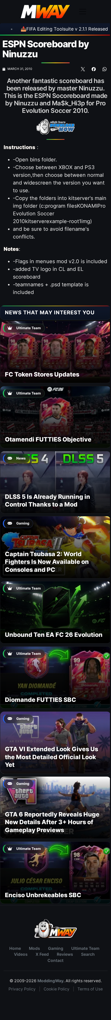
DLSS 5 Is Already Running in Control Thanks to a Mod (47, 500)
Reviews (65, 954)
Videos (21, 954)
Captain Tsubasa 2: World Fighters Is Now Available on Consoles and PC (47, 561)
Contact (55, 960)
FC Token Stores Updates (42, 374)
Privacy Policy (22, 989)
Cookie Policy (56, 989)
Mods (34, 948)
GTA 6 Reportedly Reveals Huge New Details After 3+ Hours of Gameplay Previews (52, 822)
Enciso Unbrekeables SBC (43, 895)
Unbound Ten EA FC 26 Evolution (53, 634)
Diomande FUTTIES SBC (40, 699)
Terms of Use (90, 989)
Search (88, 954)
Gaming (55, 948)
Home (15, 948)
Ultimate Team (85, 948)
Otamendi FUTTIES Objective (48, 439)
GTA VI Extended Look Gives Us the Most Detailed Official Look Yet (51, 756)
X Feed (42, 954)
